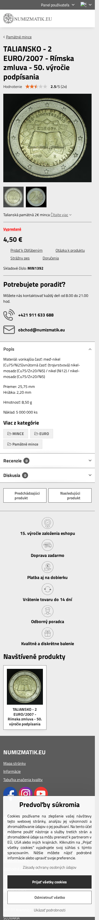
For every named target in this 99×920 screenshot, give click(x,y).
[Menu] (88, 18)
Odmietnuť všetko (49, 897)
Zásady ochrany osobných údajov (49, 867)
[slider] (36, 86)
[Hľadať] (61, 18)
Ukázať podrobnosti (49, 910)
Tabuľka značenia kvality (23, 779)
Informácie (12, 771)
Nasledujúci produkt (70, 495)
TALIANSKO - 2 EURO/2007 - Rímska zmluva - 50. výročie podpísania (25, 716)
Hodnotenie (12, 86)
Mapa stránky (14, 763)
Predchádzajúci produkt (27, 495)
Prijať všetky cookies (49, 882)
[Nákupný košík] (75, 18)
